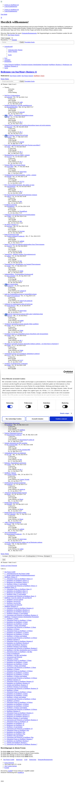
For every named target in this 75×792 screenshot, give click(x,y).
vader (21, 102)
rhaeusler (9, 127)
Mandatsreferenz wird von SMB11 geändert (17, 155)
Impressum (19, 759)
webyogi (9, 315)
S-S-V (9, 355)
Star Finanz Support (13, 35)
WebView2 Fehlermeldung (12, 95)
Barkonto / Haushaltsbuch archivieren (15, 463)
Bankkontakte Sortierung (11, 502)
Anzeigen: (5, 556)
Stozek (9, 524)
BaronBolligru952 (12, 107)
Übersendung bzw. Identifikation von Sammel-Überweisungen (22, 264)
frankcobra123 (11, 305)
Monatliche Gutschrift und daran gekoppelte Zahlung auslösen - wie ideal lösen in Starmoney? (31, 344)
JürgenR (9, 504)
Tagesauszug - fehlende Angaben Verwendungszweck (20, 254)
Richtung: (41, 556)
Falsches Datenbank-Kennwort (13, 433)
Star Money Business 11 (11, 224)
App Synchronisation (10, 532)
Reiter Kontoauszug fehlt (11, 234)
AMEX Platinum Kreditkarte (12, 522)
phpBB (10, 771)
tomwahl (9, 97)
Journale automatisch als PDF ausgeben (15, 443)
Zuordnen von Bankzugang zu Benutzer (16, 363)
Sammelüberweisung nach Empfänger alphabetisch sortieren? (22, 353)
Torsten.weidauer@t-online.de (15, 236)
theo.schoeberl (11, 276)
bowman (9, 226)
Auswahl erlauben (37, 419)
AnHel (9, 464)
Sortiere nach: (22, 556)
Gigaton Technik (12, 474)
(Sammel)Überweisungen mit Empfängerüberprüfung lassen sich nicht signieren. (27, 125)
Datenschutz (32, 759)
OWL (8, 147)
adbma (9, 256)
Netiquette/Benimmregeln (29, 33)
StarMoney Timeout (10, 473)
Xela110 (9, 246)
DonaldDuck (10, 206)
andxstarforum (11, 186)
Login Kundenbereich (10, 6)
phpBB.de (21, 772)
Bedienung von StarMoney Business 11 (19, 72)
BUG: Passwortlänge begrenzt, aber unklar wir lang (19, 185)
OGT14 (9, 156)
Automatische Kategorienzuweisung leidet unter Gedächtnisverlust (23, 314)
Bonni (9, 494)
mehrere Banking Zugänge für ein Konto (16, 135)
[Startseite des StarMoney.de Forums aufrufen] (1, 1)
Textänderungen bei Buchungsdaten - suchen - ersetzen (20, 175)
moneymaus (23, 171)
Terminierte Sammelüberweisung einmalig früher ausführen (21, 324)
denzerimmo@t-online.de (14, 435)
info (21, 201)
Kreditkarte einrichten (10, 204)
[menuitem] (15, 50)
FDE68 (9, 176)
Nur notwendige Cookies (14, 419)
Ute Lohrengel (11, 514)
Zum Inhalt (4, 14)
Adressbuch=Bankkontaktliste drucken (15, 492)
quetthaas (9, 425)
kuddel (22, 320)
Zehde (9, 266)
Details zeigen (64, 413)
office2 (9, 196)
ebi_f (21, 122)
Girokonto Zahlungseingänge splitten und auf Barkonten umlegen (23, 542)
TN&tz (9, 216)
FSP (8, 117)
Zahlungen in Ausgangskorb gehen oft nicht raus (18, 304)
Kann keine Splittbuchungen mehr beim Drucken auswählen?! (22, 145)
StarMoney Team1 (39, 75)
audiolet (22, 241)
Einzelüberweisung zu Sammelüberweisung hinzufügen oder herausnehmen (26, 334)
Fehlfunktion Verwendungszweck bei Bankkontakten (19, 214)
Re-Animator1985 (12, 444)
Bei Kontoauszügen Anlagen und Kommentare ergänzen (20, 195)
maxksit (9, 137)
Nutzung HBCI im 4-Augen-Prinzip (14, 165)
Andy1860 (10, 166)
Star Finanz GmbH (15, 75)
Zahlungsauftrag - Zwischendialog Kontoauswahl (18, 274)
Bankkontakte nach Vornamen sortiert (15, 512)
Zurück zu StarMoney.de (11, 5)
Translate (14, 40)
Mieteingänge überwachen (12, 423)
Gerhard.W (10, 286)
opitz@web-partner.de (13, 296)
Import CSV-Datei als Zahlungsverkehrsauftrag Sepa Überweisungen (24, 244)
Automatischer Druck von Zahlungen (15, 453)
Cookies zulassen (61, 419)
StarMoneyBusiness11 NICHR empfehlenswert (18, 105)
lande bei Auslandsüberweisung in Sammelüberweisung (20, 294)
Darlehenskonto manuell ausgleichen (15, 483)
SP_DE (9, 454)
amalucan (9, 484)
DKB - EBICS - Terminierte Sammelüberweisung (18, 115)
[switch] (28, 406)
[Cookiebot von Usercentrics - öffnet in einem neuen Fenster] (65, 372)
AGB (25, 759)
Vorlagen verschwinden (11, 284)
